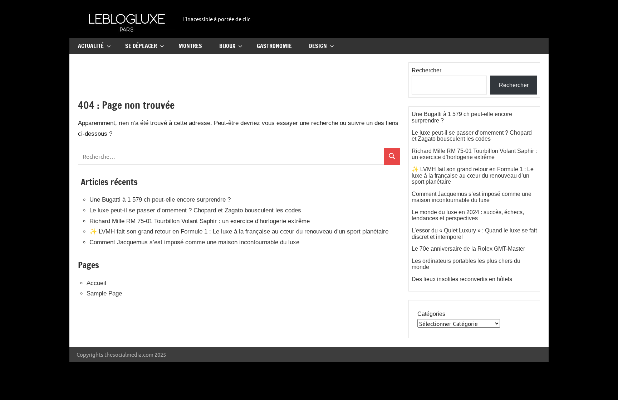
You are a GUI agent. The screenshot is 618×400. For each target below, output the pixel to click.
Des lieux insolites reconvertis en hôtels (462, 279)
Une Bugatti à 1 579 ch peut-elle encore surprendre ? (160, 199)
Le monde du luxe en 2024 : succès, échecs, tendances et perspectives (468, 215)
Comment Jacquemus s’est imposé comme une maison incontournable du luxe (194, 242)
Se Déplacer (141, 46)
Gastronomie (274, 46)
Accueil (96, 283)
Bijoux (227, 46)
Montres (190, 46)
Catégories (431, 314)
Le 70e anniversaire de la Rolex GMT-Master (468, 249)
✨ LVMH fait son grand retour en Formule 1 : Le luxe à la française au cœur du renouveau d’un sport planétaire (238, 231)
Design (318, 46)
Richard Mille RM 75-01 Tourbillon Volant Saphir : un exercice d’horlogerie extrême (199, 221)
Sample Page (104, 293)
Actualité (91, 46)
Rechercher (426, 70)
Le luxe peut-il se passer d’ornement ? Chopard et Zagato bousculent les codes (195, 210)
